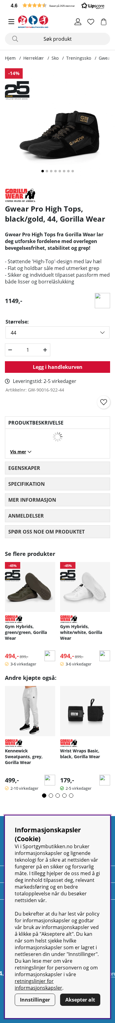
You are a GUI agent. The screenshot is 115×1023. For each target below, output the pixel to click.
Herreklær (33, 58)
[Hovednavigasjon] (11, 22)
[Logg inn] (77, 22)
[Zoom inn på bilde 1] (57, 125)
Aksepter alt (80, 999)
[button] (57, 5)
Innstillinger (35, 999)
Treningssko (78, 58)
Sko (55, 58)
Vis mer (18, 452)
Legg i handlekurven (57, 367)
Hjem (10, 58)
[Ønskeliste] (90, 22)
